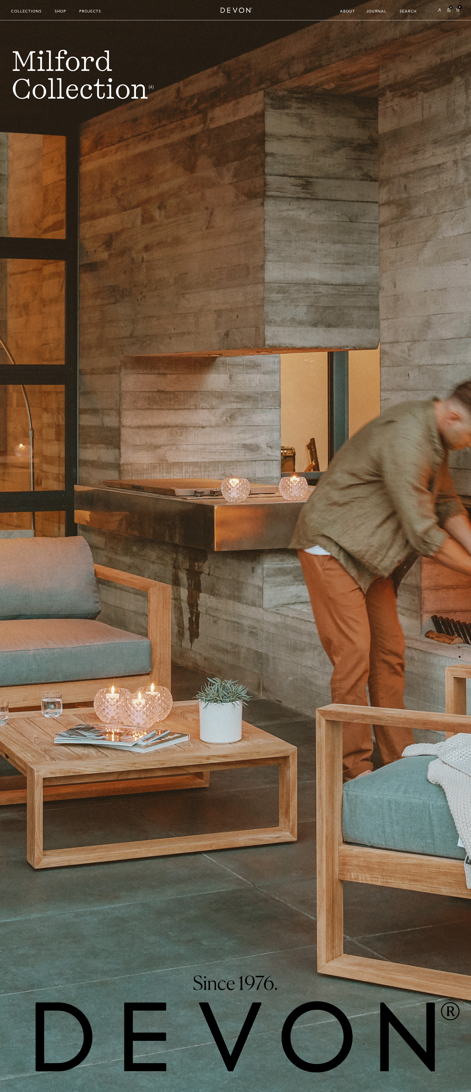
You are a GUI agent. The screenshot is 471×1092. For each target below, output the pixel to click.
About (347, 11)
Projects (90, 11)
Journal (376, 11)
